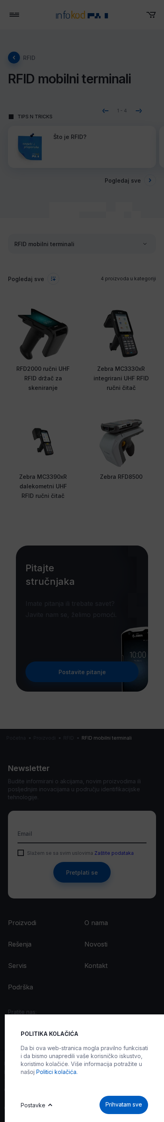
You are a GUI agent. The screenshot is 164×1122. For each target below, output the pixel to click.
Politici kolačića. (57, 1071)
